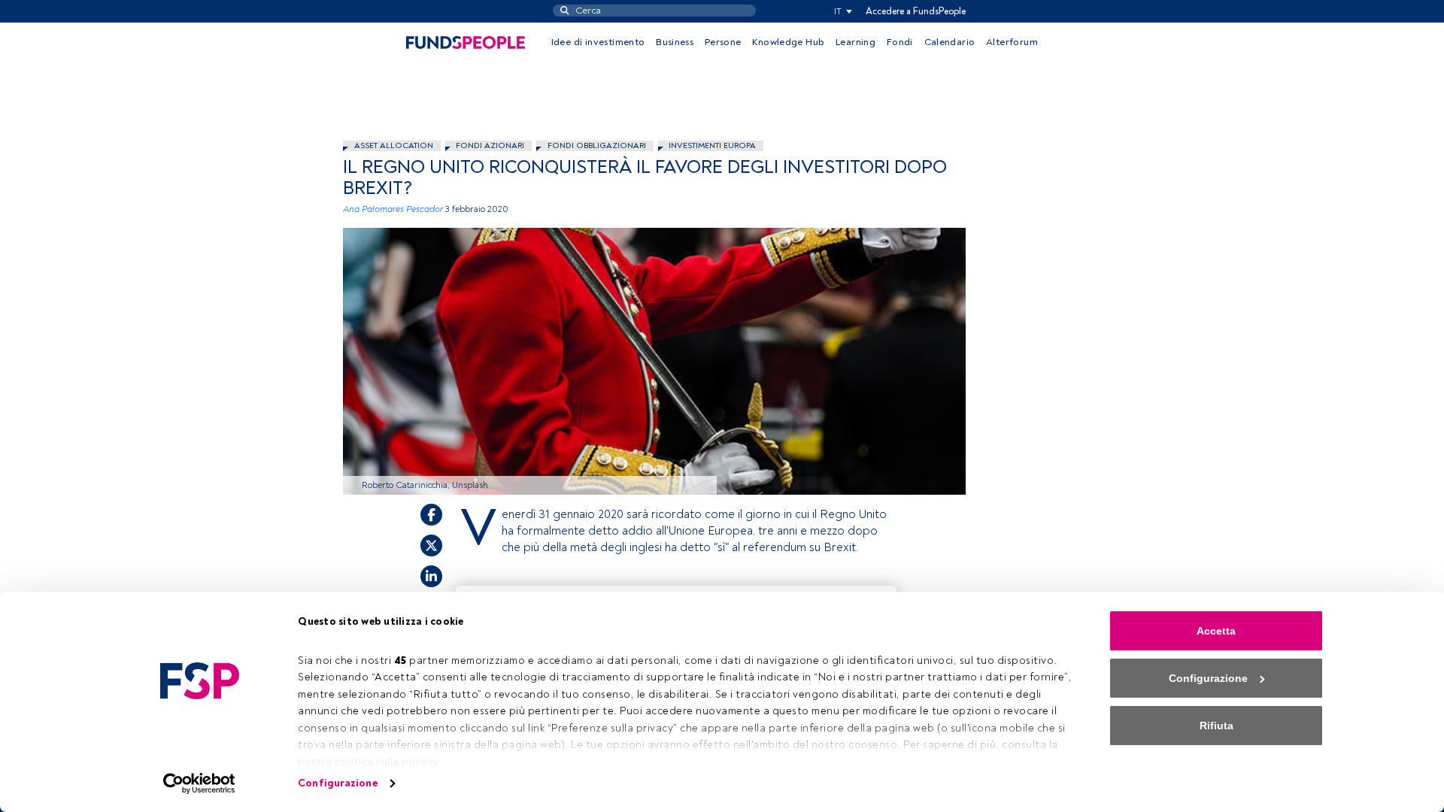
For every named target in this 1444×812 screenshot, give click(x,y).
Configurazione (337, 783)
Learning (855, 42)
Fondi (900, 42)
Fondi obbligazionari (597, 145)
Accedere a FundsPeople (916, 11)
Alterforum (1012, 42)
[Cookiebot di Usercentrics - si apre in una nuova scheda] (199, 783)
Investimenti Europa (712, 145)
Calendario (949, 42)
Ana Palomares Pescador (393, 209)
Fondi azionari (490, 145)
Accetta (1216, 631)
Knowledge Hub (788, 42)
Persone (723, 42)
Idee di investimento (598, 42)
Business (674, 42)
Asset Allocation (393, 145)
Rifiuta (1216, 726)
